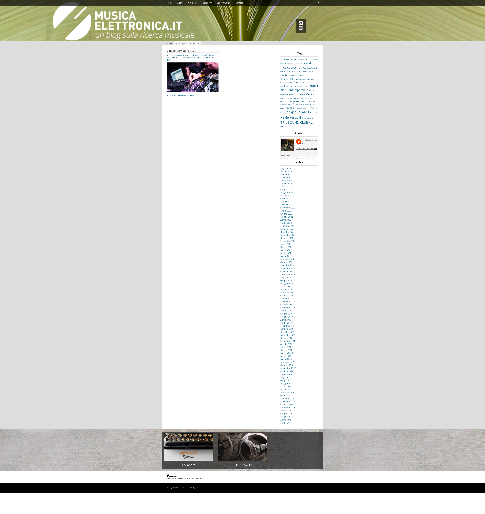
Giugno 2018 (286, 350)
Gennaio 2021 (286, 262)
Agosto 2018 (286, 344)
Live (184, 55)
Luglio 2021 (285, 244)
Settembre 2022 (287, 207)
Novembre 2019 (288, 301)
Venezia (312, 123)
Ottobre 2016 (286, 404)
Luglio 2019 (285, 310)
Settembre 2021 (287, 241)
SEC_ (168, 57)
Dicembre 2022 (287, 201)
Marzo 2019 (286, 322)
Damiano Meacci (307, 72)
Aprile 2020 (285, 286)
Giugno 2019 (286, 313)
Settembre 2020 (287, 274)
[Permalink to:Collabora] (188, 447)
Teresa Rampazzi (307, 118)
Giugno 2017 (286, 380)
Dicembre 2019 (287, 298)
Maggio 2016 (286, 416)
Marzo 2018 (286, 359)
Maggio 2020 (286, 283)
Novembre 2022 (288, 204)
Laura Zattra (304, 98)
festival (296, 82)
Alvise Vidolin (285, 59)
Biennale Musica (286, 64)
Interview (179, 55)
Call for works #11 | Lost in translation (303, 158)
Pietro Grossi (292, 104)
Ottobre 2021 (286, 238)
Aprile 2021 (285, 253)
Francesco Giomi (300, 86)
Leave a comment (187, 95)
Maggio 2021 (286, 250)
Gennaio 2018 (286, 365)
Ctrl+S (299, 71)
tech (282, 113)
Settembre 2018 (287, 341)
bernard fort (313, 59)
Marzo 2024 (286, 171)
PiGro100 (303, 104)
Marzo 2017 (286, 389)
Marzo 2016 (286, 422)
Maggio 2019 (286, 316)
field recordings (305, 82)
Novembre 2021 (288, 235)
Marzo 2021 (286, 256)
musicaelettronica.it (286, 158)
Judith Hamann (293, 98)
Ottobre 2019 (286, 304)
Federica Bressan (287, 82)
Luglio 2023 (285, 186)
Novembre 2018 (288, 335)
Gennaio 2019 (286, 328)
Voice (282, 126)
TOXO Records (198, 57)
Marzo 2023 (286, 195)
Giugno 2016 (286, 413)
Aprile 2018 (285, 356)
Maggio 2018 (286, 353)
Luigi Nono (291, 101)
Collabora (207, 2)
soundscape (301, 108)
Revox (211, 55)
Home (169, 2)
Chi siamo (193, 2)
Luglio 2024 (285, 168)
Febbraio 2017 (287, 392)
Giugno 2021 (286, 247)
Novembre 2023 (288, 177)
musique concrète (202, 55)
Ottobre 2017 (286, 371)
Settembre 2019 (287, 307)
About (180, 2)
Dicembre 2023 (287, 174)
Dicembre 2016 (287, 398)
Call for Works (223, 2)
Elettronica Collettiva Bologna (292, 79)
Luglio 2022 (285, 210)
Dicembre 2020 (287, 265)
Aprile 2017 (285, 386)
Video (189, 55)
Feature (172, 55)
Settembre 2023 (287, 180)
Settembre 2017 (287, 374)
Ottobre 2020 (286, 271)
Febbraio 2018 (287, 362)
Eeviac (284, 75)
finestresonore (286, 86)
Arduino (305, 59)
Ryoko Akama (311, 104)
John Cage (284, 98)
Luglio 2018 (285, 347)
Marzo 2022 (286, 222)
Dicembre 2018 (287, 332)
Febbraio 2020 (287, 292)
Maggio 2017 (286, 383)
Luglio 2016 (285, 410)
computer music (288, 71)
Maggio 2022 (286, 216)
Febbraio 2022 (287, 226)
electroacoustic (296, 75)
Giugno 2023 (286, 189)
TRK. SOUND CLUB (294, 122)
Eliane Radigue (311, 79)
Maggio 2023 (286, 192)
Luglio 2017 (285, 377)
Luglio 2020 (285, 277)
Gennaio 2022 (286, 229)
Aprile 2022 (285, 219)
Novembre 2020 (288, 268)
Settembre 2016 (287, 407)
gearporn (312, 90)
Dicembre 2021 (287, 232)
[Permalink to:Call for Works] (242, 447)
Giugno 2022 (286, 213)
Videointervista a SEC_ (181, 51)
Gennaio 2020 (286, 295)
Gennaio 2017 (286, 395)
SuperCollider (312, 108)
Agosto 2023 (286, 183)
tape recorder (176, 57)
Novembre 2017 (288, 368)
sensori (282, 108)
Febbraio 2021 (287, 259)
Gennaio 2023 (286, 198)
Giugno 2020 (286, 280)
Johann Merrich (305, 94)
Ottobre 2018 (286, 338)
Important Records (287, 95)
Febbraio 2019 (287, 325)
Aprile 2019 (285, 319)
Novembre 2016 (288, 401)
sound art (291, 107)
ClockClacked (312, 68)
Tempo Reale (188, 57)
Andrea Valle (296, 59)
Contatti (239, 2)
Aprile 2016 (285, 419)
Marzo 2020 (286, 289)
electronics (307, 76)
